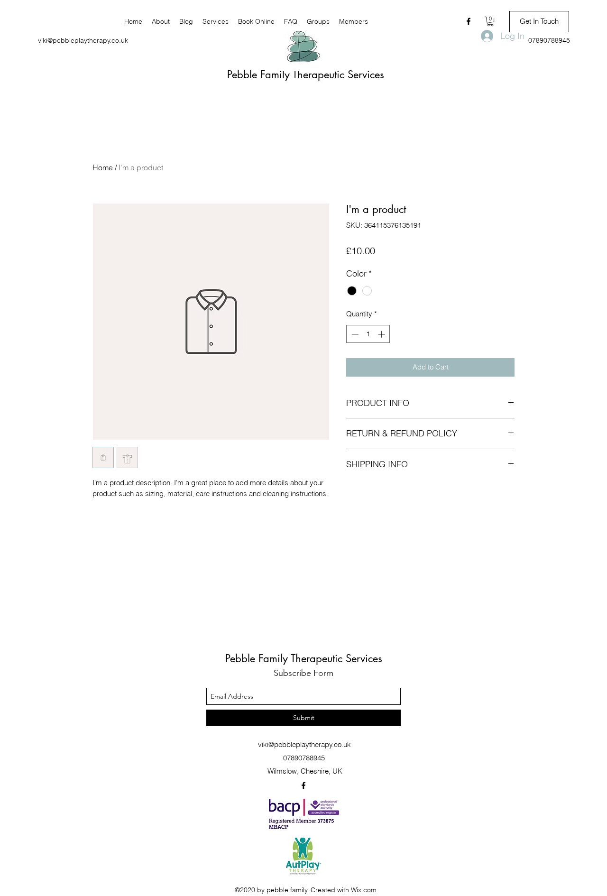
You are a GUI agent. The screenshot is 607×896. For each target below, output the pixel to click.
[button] (490, 21)
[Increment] (382, 334)
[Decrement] (354, 334)
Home (102, 167)
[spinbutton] (368, 334)
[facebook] (468, 21)
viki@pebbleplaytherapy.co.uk (83, 40)
